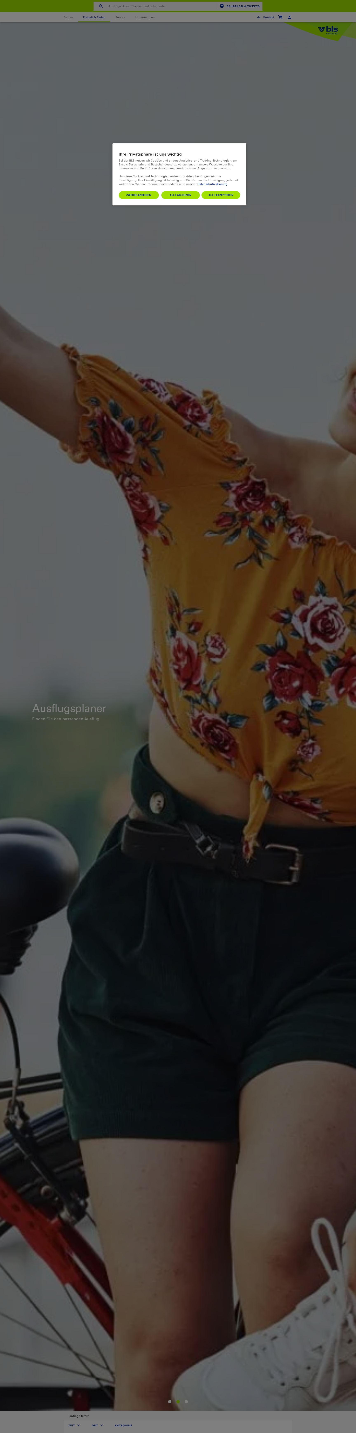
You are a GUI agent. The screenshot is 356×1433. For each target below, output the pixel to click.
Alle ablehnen (180, 195)
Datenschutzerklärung (212, 184)
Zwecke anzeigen (138, 195)
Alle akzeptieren (220, 195)
